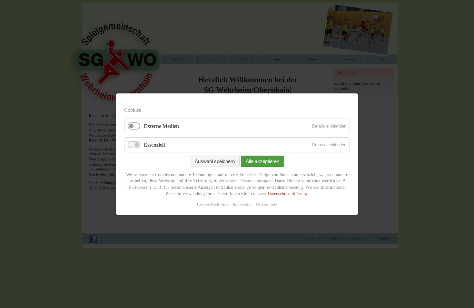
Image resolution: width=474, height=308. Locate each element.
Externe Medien (161, 126)
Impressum (242, 204)
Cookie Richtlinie (213, 204)
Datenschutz (266, 204)
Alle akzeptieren (262, 161)
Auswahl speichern (215, 161)
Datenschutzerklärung (287, 193)
